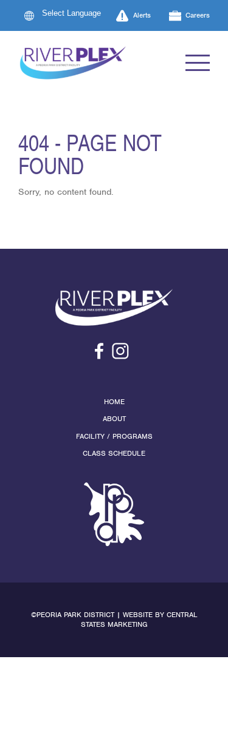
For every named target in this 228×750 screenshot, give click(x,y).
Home (114, 402)
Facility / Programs (114, 436)
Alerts (142, 15)
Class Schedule (114, 453)
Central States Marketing (139, 620)
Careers (197, 15)
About (114, 419)
